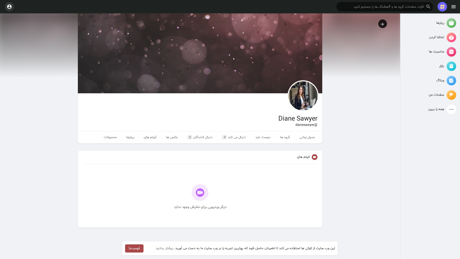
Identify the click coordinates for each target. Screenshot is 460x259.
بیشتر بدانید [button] (164, 248)
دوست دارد (262, 137)
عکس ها (172, 137)
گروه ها (285, 137)
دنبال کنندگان (201, 137)
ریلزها (130, 137)
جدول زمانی (307, 137)
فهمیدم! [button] (134, 248)
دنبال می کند (235, 137)
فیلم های (150, 137)
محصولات (110, 137)
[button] (384, 7)
